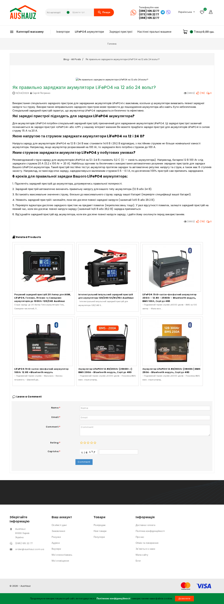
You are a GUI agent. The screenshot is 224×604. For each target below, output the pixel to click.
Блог (138, 560)
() (202, 93)
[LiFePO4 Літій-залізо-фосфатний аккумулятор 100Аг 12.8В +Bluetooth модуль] (43, 342)
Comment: (53, 426)
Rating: (55, 442)
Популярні (99, 537)
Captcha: (54, 451)
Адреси (56, 543)
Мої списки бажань (62, 554)
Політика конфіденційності (150, 531)
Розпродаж (100, 525)
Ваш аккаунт (62, 517)
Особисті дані (59, 525)
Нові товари (100, 531)
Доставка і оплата (145, 525)
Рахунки (56, 537)
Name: (55, 407)
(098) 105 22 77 (149, 18)
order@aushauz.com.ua (29, 549)
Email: (55, 417)
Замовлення (58, 531)
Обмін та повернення (147, 543)
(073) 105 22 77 (149, 14)
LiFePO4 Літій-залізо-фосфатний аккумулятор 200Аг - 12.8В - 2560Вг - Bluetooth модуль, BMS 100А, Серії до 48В (169, 298)
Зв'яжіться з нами (145, 549)
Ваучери (56, 549)
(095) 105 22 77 (149, 11)
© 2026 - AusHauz (20, 586)
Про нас (140, 537)
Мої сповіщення (60, 560)
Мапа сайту (142, 554)
